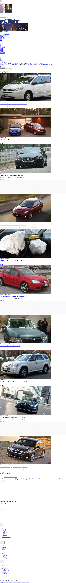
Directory (36, 63)
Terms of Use (7, 582)
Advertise (39, 64)
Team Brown (12, 64)
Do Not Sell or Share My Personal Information (21, 582)
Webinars (25, 63)
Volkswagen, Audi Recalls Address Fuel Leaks (12, 417)
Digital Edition (6, 17)
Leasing (1, 44)
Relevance (7, 72)
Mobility (1, 48)
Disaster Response (3, 35)
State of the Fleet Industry (4, 56)
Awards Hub (32, 63)
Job (34, 63)
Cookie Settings (22, 64)
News (4, 63)
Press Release (50, 64)
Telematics (2, 57)
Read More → (2, 107)
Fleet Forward (2, 37)
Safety (1, 54)
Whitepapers (22, 63)
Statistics (11, 63)
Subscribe (2, 17)
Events (15, 64)
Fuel (1, 39)
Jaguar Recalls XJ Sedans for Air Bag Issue (11, 175)
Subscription (2, 64)
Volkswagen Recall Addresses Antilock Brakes (12, 296)
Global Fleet (2, 41)
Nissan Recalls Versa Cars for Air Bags (10, 139)
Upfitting (1, 59)
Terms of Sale (12, 582)
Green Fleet (2, 42)
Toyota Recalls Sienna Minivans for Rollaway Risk (13, 104)
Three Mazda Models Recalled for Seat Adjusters (13, 225)
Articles (8, 0)
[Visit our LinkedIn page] (1, 499)
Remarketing (2, 52)
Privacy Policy (2, 582)
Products (14, 63)
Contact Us (18, 64)
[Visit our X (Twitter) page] (3, 499)
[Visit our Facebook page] (0, 499)
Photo (17, 63)
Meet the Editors (7, 64)
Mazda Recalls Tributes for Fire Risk (10, 346)
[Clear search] (11, 69)
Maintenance (2, 46)
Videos (10, 0)
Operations (2, 50)
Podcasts (28, 63)
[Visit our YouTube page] (4, 499)
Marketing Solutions (35, 64)
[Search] (10, 69)
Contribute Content (44, 64)
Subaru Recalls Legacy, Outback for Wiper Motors (13, 467)
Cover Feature (4, 0)
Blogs (9, 63)
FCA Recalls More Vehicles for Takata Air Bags (13, 260)
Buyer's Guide (40, 63)
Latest (4, 72)
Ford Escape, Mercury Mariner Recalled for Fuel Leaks (15, 381)
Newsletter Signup (29, 64)
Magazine (6, 63)
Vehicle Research (3, 61)
